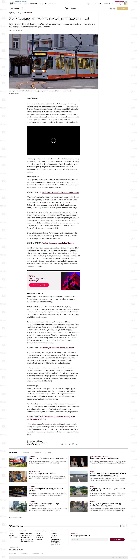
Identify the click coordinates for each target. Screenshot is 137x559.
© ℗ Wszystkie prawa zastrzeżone (37, 443)
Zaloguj (122, 8)
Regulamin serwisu (25, 537)
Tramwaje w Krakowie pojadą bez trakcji (58, 347)
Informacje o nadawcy (26, 539)
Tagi (49, 453)
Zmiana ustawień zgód (26, 535)
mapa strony (12, 553)
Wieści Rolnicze (55, 543)
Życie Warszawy (55, 545)
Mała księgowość (56, 539)
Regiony (15, 13)
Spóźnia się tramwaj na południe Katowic (58, 243)
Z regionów (21, 13)
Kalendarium (24, 553)
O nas (11, 533)
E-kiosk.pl (53, 533)
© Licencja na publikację (34, 441)
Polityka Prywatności (26, 533)
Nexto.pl (53, 537)
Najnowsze (38, 453)
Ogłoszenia (39, 535)
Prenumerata (40, 537)
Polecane (26, 453)
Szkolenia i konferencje (16, 549)
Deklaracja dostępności (26, 541)
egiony (73, 9)
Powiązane (13, 453)
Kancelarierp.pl (55, 541)
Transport (28, 13)
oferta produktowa (38, 553)
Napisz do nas (13, 537)
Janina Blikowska (32, 98)
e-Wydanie (112, 8)
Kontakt (11, 535)
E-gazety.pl (54, 535)
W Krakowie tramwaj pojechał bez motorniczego (60, 192)
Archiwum (39, 539)
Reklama (38, 533)
